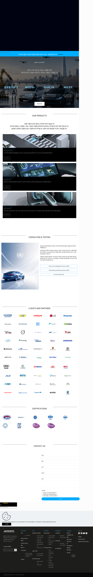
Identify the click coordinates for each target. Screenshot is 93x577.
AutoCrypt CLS (52, 541)
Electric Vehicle (24, 538)
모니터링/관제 (58, 548)
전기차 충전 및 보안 (36, 558)
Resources (69, 541)
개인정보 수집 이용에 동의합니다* (50, 492)
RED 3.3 (22, 547)
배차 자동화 (62, 535)
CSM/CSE (27, 556)
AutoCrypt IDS (40, 542)
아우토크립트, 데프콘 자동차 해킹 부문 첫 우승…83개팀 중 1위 (38, 54)
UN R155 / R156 (24, 543)
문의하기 (60, 498)
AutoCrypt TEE (40, 537)
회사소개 (68, 533)
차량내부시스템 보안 (36, 533)
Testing (22, 559)
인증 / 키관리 (35, 551)
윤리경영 (68, 547)
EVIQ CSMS (39, 564)
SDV (22, 533)
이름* (43, 455)
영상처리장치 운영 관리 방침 (83, 541)
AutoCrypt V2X (40, 544)
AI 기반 (45, 547)
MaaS (22, 540)
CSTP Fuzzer (51, 553)
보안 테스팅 (49, 547)
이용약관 (79, 536)
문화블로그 (73, 555)
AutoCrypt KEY (40, 553)
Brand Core (69, 539)
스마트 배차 (57, 533)
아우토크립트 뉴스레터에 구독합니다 (50, 495)
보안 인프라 (28, 535)
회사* (43, 467)
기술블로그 (73, 556)
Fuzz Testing (51, 564)
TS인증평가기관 (70, 535)
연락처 (43, 473)
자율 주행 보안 (46, 533)
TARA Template (29, 553)
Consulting (23, 550)
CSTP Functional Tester (51, 557)
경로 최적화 (57, 540)
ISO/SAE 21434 (29, 554)
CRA (22, 545)
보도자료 (68, 552)
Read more (60, 54)
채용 (67, 537)
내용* (43, 479)
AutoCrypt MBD (52, 535)
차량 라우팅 (62, 543)
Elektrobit (69, 550)
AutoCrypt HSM (40, 535)
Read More (6, 158)
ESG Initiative (69, 545)
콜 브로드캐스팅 (63, 537)
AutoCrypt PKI (40, 555)
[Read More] (39, 147)
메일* (43, 461)
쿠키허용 (6, 524)
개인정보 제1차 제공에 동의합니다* (50, 494)
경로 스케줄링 (62, 545)
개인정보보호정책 (81, 539)
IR (67, 543)
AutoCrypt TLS (40, 547)
